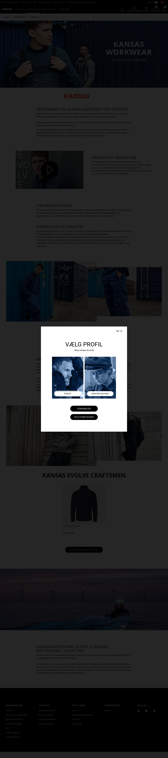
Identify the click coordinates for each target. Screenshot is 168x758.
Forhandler (84, 408)
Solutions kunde (84, 417)
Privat (67, 393)
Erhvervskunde (100, 393)
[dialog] (84, 379)
